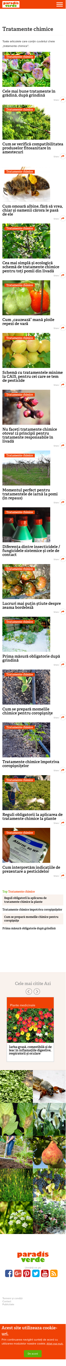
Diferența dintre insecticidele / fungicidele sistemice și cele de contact (31, 550)
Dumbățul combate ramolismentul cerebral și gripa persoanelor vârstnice (49, 1233)
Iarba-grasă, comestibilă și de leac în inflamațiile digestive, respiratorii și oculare (30, 1050)
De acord (33, 1353)
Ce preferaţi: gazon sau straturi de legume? (16, 1161)
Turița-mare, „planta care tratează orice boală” (16, 1194)
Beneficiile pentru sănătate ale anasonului (16, 1227)
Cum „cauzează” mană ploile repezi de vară (28, 321)
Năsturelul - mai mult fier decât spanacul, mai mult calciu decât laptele (16, 1100)
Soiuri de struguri (49, 1184)
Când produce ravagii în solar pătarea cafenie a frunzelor (16, 1131)
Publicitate (8, 1304)
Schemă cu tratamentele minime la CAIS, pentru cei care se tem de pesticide (32, 376)
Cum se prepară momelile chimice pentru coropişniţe (27, 711)
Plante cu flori (49, 1118)
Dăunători (49, 1085)
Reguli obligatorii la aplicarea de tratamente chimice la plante (32, 816)
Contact (6, 1301)
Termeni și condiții (12, 1298)
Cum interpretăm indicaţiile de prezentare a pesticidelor (31, 869)
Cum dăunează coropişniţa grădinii (49, 1096)
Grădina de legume (16, 1151)
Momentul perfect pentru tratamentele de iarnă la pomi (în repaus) (30, 494)
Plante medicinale (22, 1005)
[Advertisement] (32, 17)
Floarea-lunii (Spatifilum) (49, 1125)
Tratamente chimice (19, 57)
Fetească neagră (49, 1190)
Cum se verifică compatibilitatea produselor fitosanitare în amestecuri (32, 148)
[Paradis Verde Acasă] (10, 4)
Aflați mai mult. (55, 1343)
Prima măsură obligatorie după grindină (31, 658)
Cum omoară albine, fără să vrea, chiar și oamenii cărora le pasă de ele (32, 210)
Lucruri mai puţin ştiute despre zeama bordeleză (31, 605)
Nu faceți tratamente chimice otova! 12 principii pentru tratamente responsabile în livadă (29, 435)
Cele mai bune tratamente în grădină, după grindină (28, 93)
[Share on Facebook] (56, 99)
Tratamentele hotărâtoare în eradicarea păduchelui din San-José (49, 1163)
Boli (16, 1118)
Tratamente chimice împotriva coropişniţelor (30, 763)
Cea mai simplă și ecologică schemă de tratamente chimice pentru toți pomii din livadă (30, 266)
